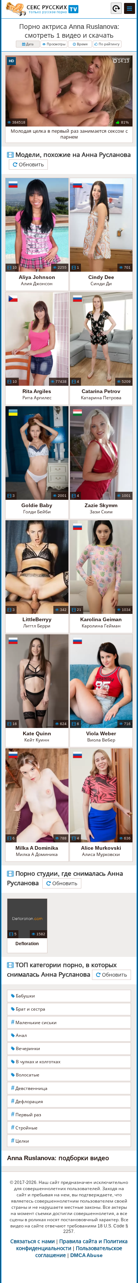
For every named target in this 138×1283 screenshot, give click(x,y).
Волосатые (27, 1075)
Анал (21, 1035)
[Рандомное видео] (116, 8)
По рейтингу (109, 44)
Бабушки (25, 996)
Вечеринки (27, 1048)
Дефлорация (27, 1101)
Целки (20, 1140)
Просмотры (56, 44)
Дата (29, 44)
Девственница (29, 1088)
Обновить (30, 164)
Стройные (24, 1127)
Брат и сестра (30, 1009)
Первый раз (26, 1114)
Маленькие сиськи (34, 1022)
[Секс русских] (41, 9)
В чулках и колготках (37, 1061)
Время (82, 44)
